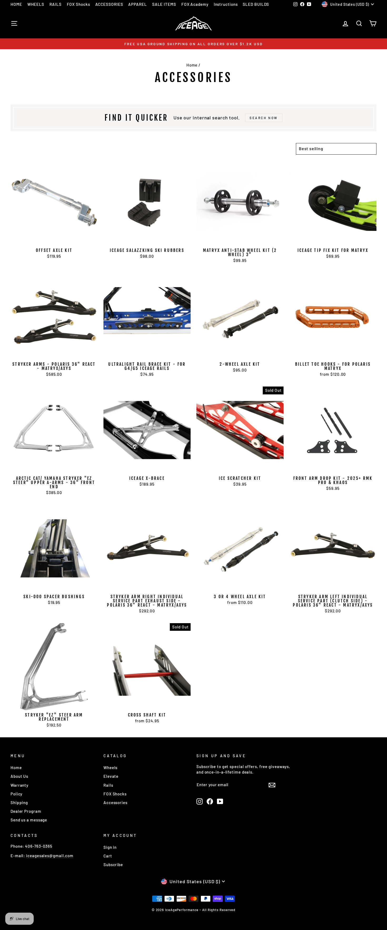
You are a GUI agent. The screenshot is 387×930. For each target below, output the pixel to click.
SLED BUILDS (256, 4)
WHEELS (35, 4)
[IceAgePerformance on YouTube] (220, 801)
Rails (108, 785)
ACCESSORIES (109, 4)
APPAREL (137, 4)
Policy (16, 793)
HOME (16, 4)
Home (192, 65)
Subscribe (113, 864)
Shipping (19, 802)
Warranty (19, 785)
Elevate (110, 776)
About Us (19, 776)
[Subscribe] (272, 784)
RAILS (55, 4)
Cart (107, 855)
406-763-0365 (38, 846)
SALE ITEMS (164, 4)
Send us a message (29, 819)
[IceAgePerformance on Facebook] (210, 801)
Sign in (110, 847)
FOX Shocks (78, 4)
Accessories (115, 802)
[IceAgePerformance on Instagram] (199, 801)
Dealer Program (26, 811)
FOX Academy (195, 4)
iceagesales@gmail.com (49, 855)
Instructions (226, 4)
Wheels (110, 767)
